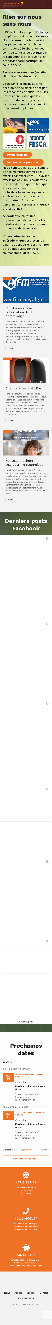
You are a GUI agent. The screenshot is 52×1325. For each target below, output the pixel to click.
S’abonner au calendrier (24, 1158)
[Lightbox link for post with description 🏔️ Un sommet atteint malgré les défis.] (25, 808)
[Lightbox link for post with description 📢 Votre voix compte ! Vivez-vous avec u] (25, 557)
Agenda (18, 1292)
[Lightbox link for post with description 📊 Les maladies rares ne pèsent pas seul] (25, 959)
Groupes (31, 1292)
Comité (20, 1082)
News (10, 348)
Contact (44, 1292)
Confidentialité (26, 1298)
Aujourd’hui (26, 1149)
